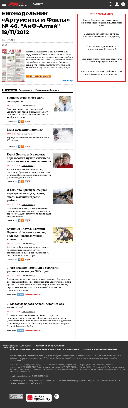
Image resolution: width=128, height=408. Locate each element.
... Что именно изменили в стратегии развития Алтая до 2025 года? (33, 269)
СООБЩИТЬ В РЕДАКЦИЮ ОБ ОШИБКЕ (100, 350)
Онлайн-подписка (39, 76)
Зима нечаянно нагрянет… (26, 129)
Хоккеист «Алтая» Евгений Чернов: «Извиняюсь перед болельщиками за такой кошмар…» (26, 234)
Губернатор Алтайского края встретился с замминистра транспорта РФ (101, 60)
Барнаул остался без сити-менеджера (26, 99)
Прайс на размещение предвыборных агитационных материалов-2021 (44, 350)
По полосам (9, 90)
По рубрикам (25, 90)
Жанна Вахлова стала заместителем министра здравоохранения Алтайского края (101, 23)
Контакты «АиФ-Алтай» (21, 346)
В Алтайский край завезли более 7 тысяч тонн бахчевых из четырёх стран (102, 72)
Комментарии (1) (28, 244)
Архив (20, 294)
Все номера (68, 81)
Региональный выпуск (47, 90)
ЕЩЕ (27, 122)
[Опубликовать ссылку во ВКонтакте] (19, 121)
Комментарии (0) (28, 105)
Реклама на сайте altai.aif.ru (50, 346)
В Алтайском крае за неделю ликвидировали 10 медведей (101, 47)
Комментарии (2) (28, 166)
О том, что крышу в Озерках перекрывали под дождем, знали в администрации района (27, 195)
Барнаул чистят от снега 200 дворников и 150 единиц (28, 139)
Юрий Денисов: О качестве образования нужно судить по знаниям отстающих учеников (29, 157)
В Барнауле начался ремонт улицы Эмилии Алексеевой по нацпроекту (101, 35)
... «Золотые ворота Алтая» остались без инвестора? (35, 305)
